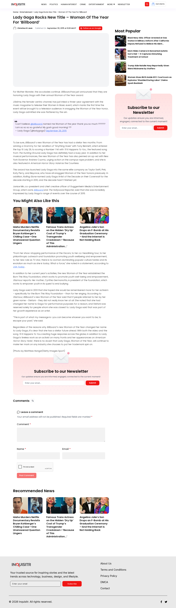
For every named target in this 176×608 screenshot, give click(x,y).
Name (21, 449)
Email (66, 449)
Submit (92, 383)
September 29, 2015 (56, 130)
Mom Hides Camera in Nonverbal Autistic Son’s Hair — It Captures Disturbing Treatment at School (148, 54)
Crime (83, 4)
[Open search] (147, 4)
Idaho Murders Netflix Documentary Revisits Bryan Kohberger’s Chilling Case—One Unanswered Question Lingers (26, 235)
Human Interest (69, 4)
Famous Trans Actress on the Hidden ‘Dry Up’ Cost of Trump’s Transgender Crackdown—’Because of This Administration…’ (60, 236)
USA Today (19, 266)
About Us (105, 563)
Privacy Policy (108, 575)
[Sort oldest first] (33, 401)
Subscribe (72, 584)
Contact (105, 588)
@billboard (36, 123)
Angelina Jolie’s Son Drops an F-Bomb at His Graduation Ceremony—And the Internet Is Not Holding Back (94, 233)
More (110, 4)
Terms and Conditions (113, 569)
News (44, 4)
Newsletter (124, 4)
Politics (54, 4)
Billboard (39, 189)
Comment (24, 424)
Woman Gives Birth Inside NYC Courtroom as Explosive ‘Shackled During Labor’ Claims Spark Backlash (150, 80)
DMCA (104, 582)
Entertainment (96, 4)
